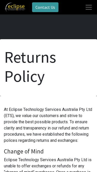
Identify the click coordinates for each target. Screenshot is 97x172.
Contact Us (45, 7)
